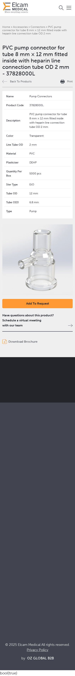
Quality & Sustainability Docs (22, 583)
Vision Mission (12, 532)
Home (6, 27)
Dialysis (7, 497)
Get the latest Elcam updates (34, 386)
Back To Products (21, 81)
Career (7, 553)
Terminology (11, 588)
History (7, 558)
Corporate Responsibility (19, 537)
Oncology (9, 507)
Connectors (38, 27)
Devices (7, 467)
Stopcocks (9, 462)
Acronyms (9, 593)
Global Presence (13, 543)
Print (70, 81)
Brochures (9, 578)
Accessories (20, 27)
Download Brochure (23, 341)
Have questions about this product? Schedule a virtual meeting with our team (28, 320)
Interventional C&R (15, 502)
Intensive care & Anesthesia (21, 492)
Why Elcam (10, 527)
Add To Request (37, 303)
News (6, 599)
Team (6, 548)
